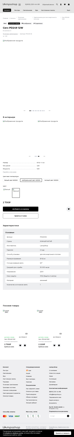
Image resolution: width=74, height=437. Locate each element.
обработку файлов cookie (14, 433)
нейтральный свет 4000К (31, 180)
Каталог (7, 10)
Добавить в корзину (20, 209)
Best (5, 23)
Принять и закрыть (63, 433)
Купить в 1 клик (21, 216)
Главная (5, 18)
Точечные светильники (10, 34)
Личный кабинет (31, 403)
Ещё (68, 10)
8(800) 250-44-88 (32, 4)
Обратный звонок (48, 4)
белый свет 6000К (11, 180)
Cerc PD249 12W (9, 339)
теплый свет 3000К (51, 180)
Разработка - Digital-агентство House (59, 427)
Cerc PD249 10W (43, 339)
